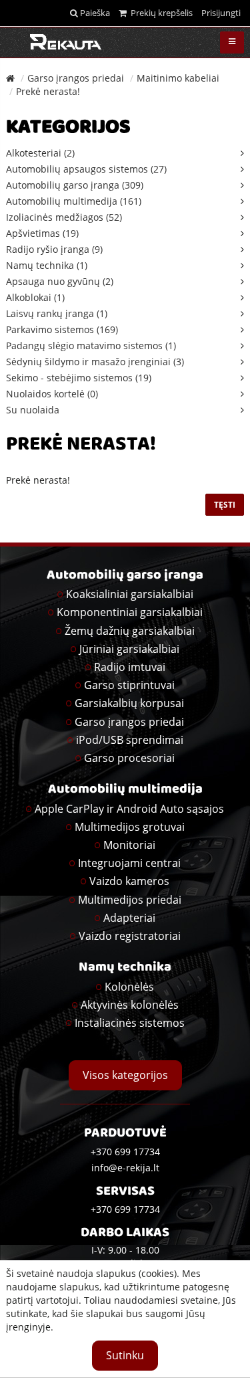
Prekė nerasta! (48, 91)
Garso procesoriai (129, 758)
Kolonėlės (129, 986)
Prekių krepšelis (160, 13)
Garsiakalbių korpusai (129, 703)
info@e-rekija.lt (125, 1167)
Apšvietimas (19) (42, 233)
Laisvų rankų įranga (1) (56, 313)
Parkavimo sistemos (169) (62, 329)
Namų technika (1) (46, 265)
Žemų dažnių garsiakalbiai (130, 630)
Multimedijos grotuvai (130, 826)
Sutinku (125, 1355)
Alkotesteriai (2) (40, 152)
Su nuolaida (32, 409)
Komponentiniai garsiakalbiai (130, 612)
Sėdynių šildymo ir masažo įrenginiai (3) (95, 361)
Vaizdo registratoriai (130, 935)
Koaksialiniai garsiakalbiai (129, 594)
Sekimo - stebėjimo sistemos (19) (78, 377)
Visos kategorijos (125, 1075)
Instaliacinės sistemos (130, 1022)
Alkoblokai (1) (35, 297)
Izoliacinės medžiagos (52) (64, 217)
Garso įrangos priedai (75, 78)
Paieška (94, 13)
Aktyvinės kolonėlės (130, 1004)
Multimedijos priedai (129, 899)
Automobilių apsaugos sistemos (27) (86, 169)
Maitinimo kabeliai (178, 78)
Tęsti (224, 504)
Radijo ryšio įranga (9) (54, 249)
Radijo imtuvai (129, 667)
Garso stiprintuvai (129, 685)
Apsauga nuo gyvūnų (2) (59, 281)
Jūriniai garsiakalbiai (129, 649)
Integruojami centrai (129, 863)
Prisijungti (221, 13)
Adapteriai (129, 917)
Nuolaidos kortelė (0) (52, 393)
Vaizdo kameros (129, 881)
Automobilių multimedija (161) (73, 201)
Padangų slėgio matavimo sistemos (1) (91, 345)
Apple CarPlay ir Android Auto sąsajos (129, 808)
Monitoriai (129, 845)
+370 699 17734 (125, 1209)
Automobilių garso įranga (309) (74, 185)
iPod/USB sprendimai (129, 739)
